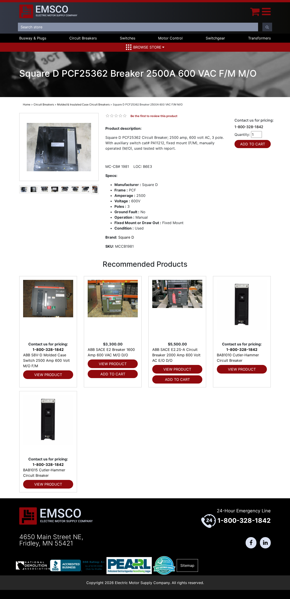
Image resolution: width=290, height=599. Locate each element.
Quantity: (242, 134)
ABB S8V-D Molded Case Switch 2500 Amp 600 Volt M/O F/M (46, 360)
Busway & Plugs (32, 38)
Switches (127, 38)
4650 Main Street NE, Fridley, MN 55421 (51, 540)
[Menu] (266, 11)
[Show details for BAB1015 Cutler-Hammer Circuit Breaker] (48, 424)
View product (48, 374)
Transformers (259, 38)
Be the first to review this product (153, 116)
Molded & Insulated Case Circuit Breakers (83, 104)
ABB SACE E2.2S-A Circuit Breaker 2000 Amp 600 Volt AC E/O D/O (176, 355)
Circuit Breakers (83, 38)
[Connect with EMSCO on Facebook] (251, 542)
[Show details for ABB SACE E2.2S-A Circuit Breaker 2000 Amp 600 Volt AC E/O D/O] (177, 309)
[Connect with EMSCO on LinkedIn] (265, 542)
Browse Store (147, 47)
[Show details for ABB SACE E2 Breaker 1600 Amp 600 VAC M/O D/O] (113, 309)
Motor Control (170, 38)
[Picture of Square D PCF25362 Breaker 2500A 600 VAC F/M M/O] (59, 147)
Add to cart (112, 374)
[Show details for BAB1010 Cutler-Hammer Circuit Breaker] (242, 309)
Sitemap (187, 565)
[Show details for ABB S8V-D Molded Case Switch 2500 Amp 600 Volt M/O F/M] (48, 309)
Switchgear (215, 38)
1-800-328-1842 (248, 127)
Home (26, 104)
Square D (126, 237)
